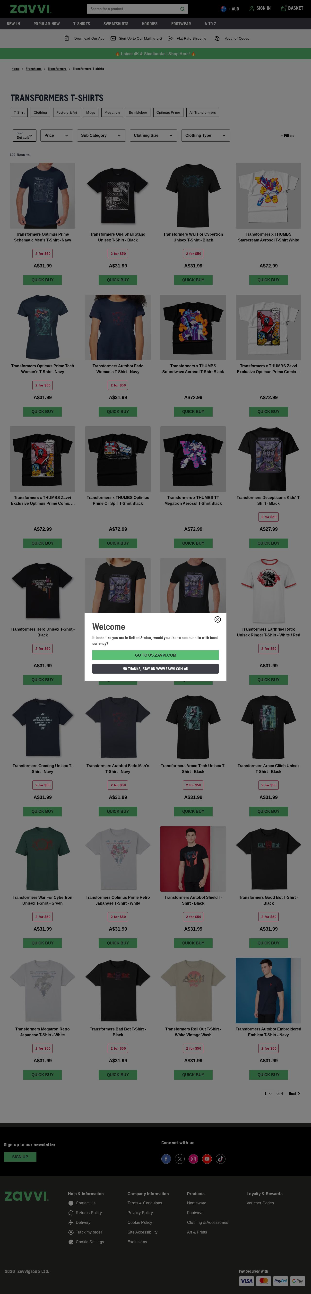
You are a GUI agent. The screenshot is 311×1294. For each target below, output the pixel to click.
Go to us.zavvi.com (155, 655)
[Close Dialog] (218, 619)
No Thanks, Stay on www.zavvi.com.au (155, 668)
